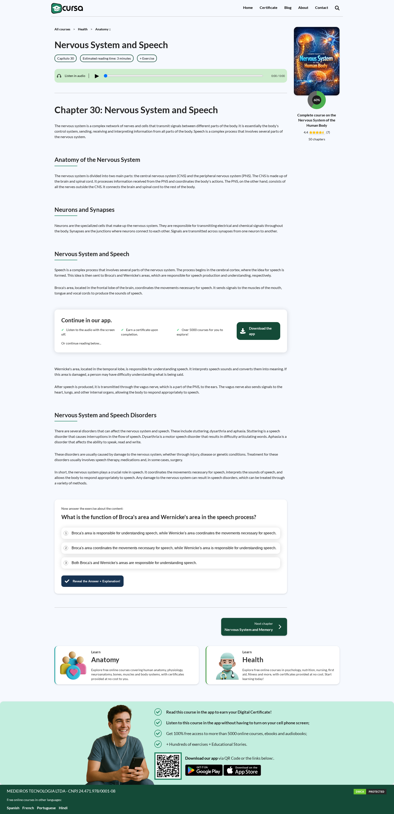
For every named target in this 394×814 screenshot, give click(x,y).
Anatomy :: (103, 29)
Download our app (201, 758)
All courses (62, 29)
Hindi (63, 808)
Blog (287, 7)
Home (248, 7)
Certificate (268, 7)
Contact (321, 7)
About (303, 7)
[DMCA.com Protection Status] (370, 799)
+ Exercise (147, 58)
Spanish (13, 808)
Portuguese (46, 808)
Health (83, 29)
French (28, 808)
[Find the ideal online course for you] (337, 8)
